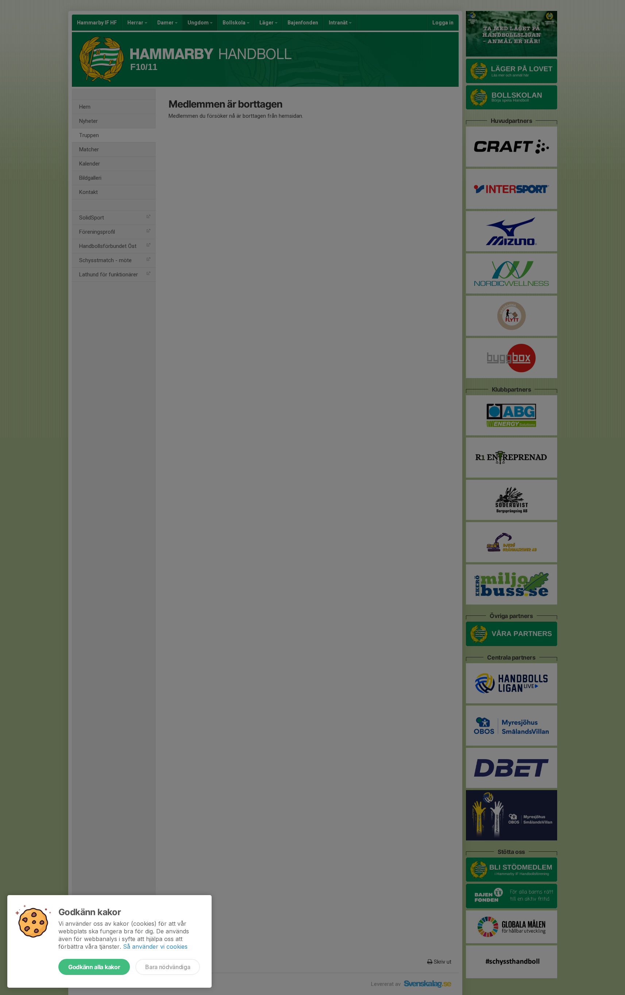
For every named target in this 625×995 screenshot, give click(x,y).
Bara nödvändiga (167, 967)
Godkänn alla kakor (94, 967)
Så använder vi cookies (155, 946)
